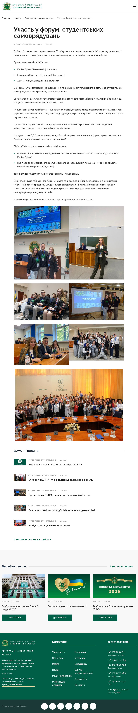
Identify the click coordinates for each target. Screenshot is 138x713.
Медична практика (62, 676)
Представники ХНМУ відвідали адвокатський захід (59, 495)
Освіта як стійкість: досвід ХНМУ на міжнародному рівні (61, 510)
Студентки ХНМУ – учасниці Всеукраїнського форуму (60, 479)
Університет (58, 652)
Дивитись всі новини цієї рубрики (32, 539)
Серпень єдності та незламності (67, 606)
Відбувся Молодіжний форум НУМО (49, 525)
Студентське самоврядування (28, 44)
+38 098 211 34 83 (117, 660)
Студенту (80, 658)
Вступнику (80, 652)
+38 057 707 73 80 (117, 673)
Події (50, 602)
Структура (57, 658)
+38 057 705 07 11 (116, 652)
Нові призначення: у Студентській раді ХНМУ (55, 464)
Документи (81, 679)
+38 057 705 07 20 (117, 665)
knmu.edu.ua (7, 673)
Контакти (80, 685)
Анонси (5, 602)
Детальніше (14, 617)
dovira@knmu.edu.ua (118, 689)
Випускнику (81, 664)
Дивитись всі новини (121, 566)
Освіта (55, 664)
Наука (55, 670)
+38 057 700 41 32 (117, 681)
